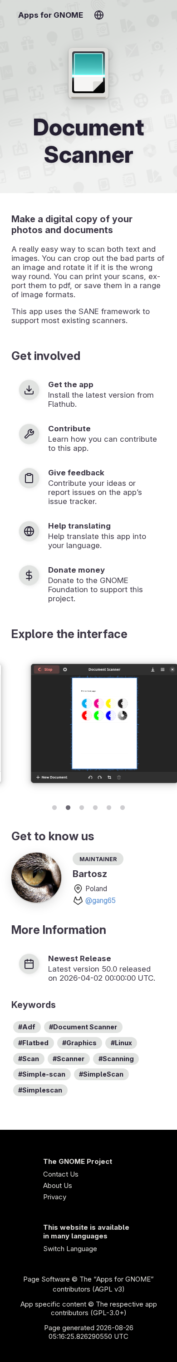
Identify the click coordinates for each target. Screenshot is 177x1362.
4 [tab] (95, 806)
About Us (57, 1185)
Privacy (54, 1196)
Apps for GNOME (50, 15)
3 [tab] (81, 806)
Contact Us (61, 1174)
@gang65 (100, 900)
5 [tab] (108, 806)
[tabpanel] (88, 724)
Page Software (46, 1279)
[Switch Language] (98, 15)
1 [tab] (54, 806)
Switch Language (70, 1248)
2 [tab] (68, 806)
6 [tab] (122, 806)
